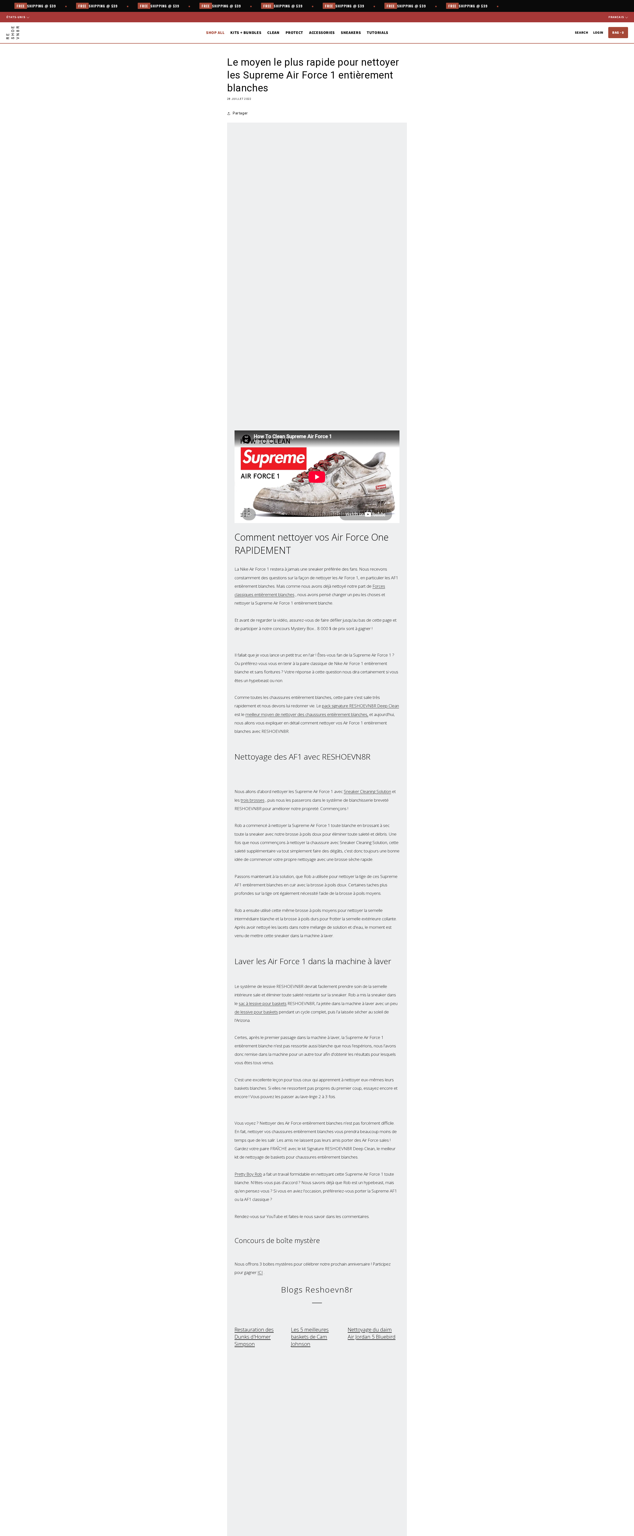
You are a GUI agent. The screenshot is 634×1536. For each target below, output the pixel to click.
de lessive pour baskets (256, 1012)
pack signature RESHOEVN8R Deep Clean (360, 706)
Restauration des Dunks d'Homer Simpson (254, 1337)
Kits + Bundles (245, 32)
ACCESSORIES (322, 32)
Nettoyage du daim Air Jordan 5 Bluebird (372, 1333)
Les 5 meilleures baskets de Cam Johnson (310, 1337)
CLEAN (273, 32)
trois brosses (252, 800)
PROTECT (294, 32)
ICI (260, 1272)
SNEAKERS (351, 32)
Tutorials (377, 32)
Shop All (215, 32)
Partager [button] (240, 113)
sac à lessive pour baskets (263, 1003)
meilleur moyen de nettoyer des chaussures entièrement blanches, (306, 714)
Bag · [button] (618, 32)
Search (581, 32)
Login (598, 32)
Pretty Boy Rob (248, 1174)
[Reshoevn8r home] (13, 33)
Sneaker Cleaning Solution (367, 791)
